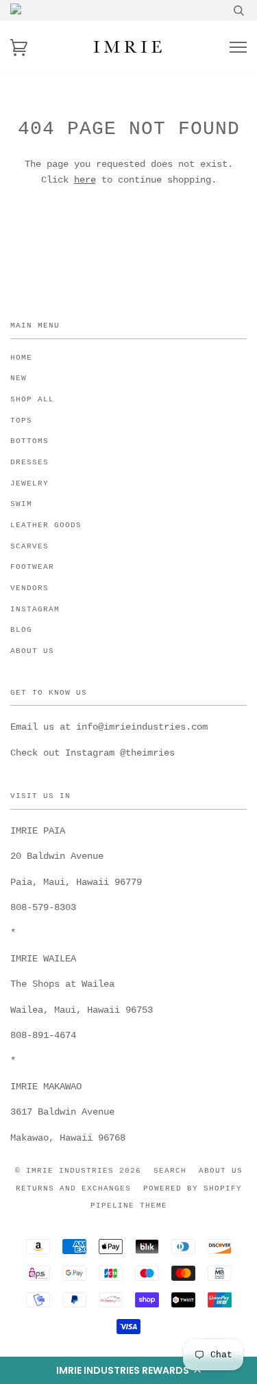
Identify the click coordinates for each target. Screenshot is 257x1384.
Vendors (29, 588)
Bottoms (29, 441)
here (85, 179)
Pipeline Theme (128, 1205)
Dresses (29, 462)
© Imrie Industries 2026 (78, 1171)
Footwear (32, 567)
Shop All (32, 399)
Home (21, 358)
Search (170, 1171)
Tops (21, 420)
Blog (21, 630)
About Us (32, 651)
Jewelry (29, 483)
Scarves (29, 546)
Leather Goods (46, 525)
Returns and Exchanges (73, 1188)
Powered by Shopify (192, 1188)
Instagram (35, 609)
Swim (21, 504)
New (18, 378)
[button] (128, 1370)
